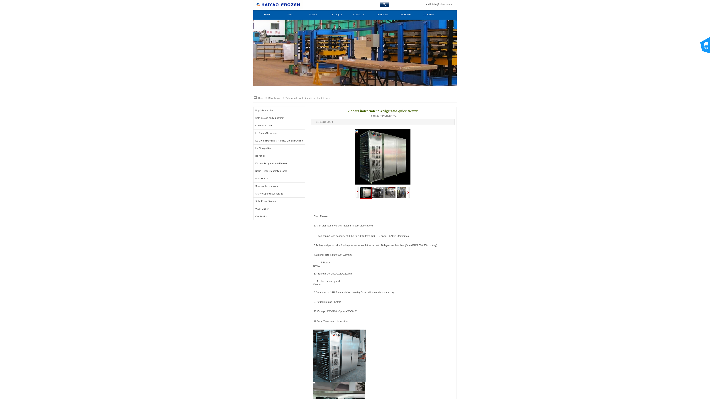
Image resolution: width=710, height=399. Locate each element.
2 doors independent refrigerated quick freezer (308, 98)
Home (267, 14)
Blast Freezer (274, 98)
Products (313, 14)
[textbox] (355, 4)
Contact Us (428, 14)
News (290, 14)
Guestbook (405, 14)
